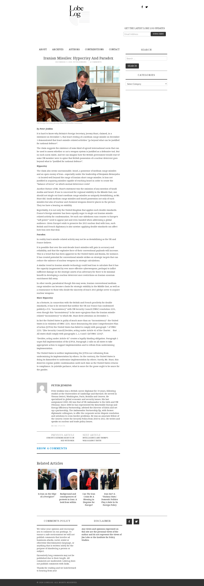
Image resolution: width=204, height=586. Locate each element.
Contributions (94, 49)
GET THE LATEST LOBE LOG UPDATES (144, 28)
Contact (114, 49)
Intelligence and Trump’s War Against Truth (95, 439)
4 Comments (96, 62)
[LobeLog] (79, 15)
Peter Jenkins (79, 62)
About (43, 49)
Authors (74, 49)
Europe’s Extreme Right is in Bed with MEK (60, 439)
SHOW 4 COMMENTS (52, 448)
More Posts (58, 426)
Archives (58, 49)
